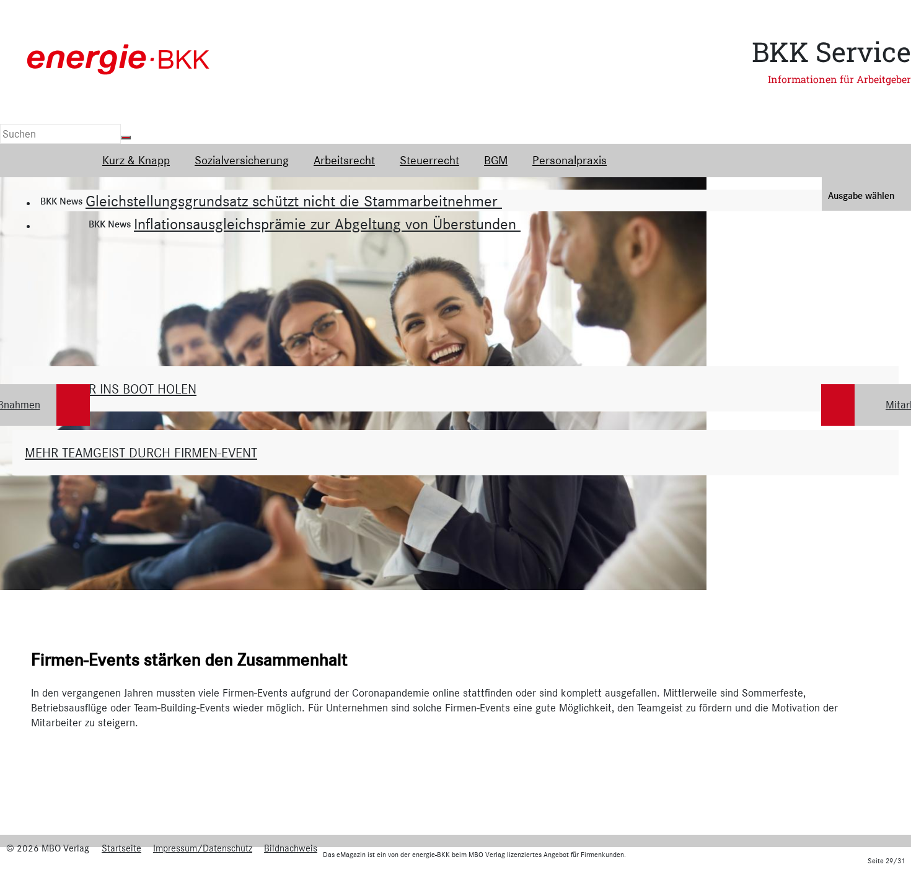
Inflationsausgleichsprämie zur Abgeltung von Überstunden (327, 224)
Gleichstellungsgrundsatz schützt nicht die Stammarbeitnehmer (294, 201)
